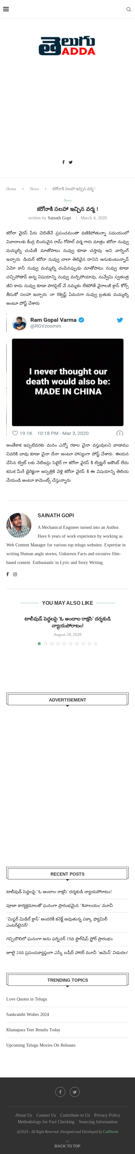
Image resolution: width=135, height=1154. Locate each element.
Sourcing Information (98, 1121)
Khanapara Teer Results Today (33, 1030)
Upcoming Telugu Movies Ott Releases (40, 1045)
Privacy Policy (107, 1115)
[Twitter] (71, 162)
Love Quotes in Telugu (26, 999)
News (34, 188)
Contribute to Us (75, 1115)
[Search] (129, 9)
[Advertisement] (67, 110)
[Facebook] (63, 162)
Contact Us (46, 1115)
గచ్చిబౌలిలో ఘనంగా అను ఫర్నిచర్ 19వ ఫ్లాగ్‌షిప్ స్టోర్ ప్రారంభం (59, 939)
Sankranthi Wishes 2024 (27, 1014)
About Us (23, 1115)
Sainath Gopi (59, 218)
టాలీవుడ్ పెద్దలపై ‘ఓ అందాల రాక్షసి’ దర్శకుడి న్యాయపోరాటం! (59, 891)
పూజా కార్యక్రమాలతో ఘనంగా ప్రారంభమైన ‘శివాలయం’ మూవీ (59, 905)
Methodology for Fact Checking (46, 1121)
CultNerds (110, 1132)
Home (11, 188)
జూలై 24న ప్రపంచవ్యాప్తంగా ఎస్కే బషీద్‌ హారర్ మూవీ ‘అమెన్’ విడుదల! (67, 952)
